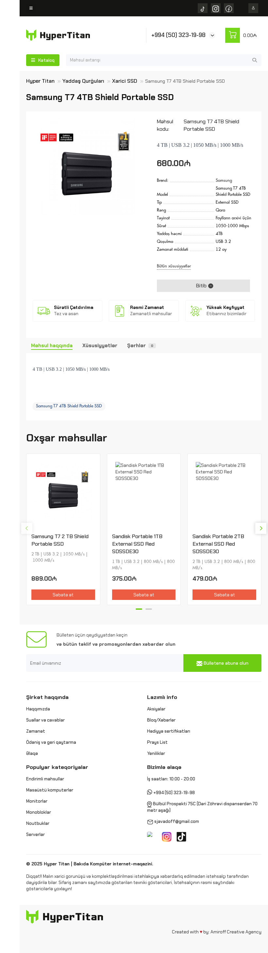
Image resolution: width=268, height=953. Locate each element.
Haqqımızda (38, 709)
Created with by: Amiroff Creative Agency (216, 932)
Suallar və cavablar (45, 720)
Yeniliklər (156, 753)
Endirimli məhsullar (45, 779)
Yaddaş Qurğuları (83, 80)
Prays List (157, 742)
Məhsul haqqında (52, 345)
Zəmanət (35, 731)
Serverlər (35, 834)
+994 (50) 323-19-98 (178, 35)
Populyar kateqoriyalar (57, 767)
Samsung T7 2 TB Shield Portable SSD (60, 540)
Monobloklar (38, 812)
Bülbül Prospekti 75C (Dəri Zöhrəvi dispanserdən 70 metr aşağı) (202, 807)
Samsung (224, 180)
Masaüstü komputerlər (49, 790)
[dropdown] (31, 8)
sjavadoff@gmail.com (176, 821)
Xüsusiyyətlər (99, 345)
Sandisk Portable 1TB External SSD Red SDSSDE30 (137, 544)
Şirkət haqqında (47, 697)
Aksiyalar (156, 709)
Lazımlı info (162, 697)
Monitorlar (36, 801)
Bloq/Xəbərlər (161, 720)
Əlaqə (32, 753)
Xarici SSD (124, 80)
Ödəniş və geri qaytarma (51, 742)
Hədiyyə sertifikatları (168, 731)
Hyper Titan (40, 80)
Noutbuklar (37, 823)
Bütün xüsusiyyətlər (174, 266)
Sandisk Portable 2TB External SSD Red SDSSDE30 (218, 544)
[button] (26, 528)
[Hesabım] (253, 8)
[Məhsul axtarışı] (254, 60)
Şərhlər (140, 345)
